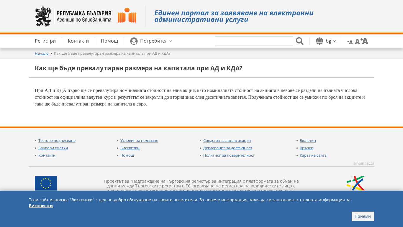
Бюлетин (308, 140)
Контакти (46, 155)
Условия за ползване (139, 140)
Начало (42, 53)
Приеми (363, 216)
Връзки (306, 147)
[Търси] (300, 41)
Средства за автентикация (227, 140)
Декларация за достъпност (227, 147)
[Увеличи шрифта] (364, 41)
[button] (151, 41)
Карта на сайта (313, 155)
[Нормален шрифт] (357, 41)
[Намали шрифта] (349, 41)
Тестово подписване (57, 140)
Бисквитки (130, 147)
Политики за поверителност (229, 155)
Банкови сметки (53, 147)
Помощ (127, 155)
